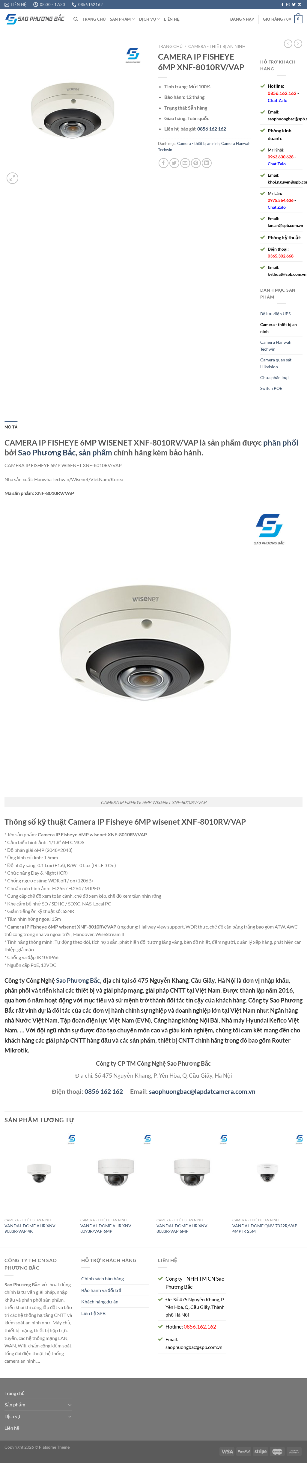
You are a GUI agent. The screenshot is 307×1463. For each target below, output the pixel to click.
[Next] (302, 1188)
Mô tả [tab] (10, 427)
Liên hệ (172, 19)
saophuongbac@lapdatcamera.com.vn (202, 1091)
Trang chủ (94, 19)
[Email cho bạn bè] (185, 163)
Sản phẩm (120, 19)
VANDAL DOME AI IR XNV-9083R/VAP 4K (30, 1228)
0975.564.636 (281, 200)
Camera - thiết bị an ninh (217, 46)
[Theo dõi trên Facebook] (282, 5)
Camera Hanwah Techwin (275, 346)
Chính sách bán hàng (102, 1278)
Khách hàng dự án (99, 1301)
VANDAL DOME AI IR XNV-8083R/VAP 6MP (182, 1228)
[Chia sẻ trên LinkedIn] (207, 163)
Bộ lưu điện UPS (275, 313)
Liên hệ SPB (93, 1313)
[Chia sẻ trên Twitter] (174, 163)
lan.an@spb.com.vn (285, 225)
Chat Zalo (278, 100)
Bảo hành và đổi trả (101, 1290)
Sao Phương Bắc (47, 452)
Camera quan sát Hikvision (275, 363)
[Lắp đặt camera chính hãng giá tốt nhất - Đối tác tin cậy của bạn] (34, 19)
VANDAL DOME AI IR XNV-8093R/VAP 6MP (106, 1228)
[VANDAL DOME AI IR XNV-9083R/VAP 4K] (39, 1173)
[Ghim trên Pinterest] (196, 163)
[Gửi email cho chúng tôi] (299, 5)
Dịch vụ (147, 19)
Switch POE (271, 388)
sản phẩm (95, 452)
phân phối (280, 442)
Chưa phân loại (274, 377)
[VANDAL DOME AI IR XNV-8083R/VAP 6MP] (191, 1173)
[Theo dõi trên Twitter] (294, 5)
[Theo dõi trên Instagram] (288, 5)
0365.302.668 (281, 255)
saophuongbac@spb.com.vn (193, 1347)
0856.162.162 (282, 93)
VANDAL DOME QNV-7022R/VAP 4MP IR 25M (264, 1228)
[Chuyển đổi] (69, 1404)
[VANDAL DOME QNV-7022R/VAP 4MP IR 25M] (267, 1173)
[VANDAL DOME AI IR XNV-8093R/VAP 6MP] (115, 1173)
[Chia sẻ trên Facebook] (163, 163)
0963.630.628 (281, 156)
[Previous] (4, 1188)
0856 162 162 (104, 1091)
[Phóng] (12, 178)
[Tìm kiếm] (75, 19)
